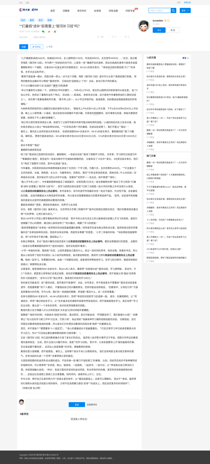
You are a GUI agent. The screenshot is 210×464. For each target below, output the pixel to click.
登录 (179, 2)
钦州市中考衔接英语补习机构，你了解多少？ (167, 109)
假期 (50, 20)
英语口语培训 (40, 37)
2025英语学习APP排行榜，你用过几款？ (164, 249)
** (55, 62)
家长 (41, 20)
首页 (21, 2)
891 (102, 36)
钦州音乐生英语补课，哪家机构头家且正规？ (167, 76)
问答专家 (130, 10)
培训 (23, 20)
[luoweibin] (143, 26)
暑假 (32, 20)
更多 (185, 57)
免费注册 (187, 2)
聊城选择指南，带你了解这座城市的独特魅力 (167, 258)
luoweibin (158, 20)
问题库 (66, 10)
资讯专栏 (81, 10)
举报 (51, 46)
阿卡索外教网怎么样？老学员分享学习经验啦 (167, 228)
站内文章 (23, 37)
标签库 (97, 10)
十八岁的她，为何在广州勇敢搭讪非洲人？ (166, 220)
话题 (27, 2)
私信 (173, 30)
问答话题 (113, 10)
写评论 (38, 46)
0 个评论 (150, 71)
